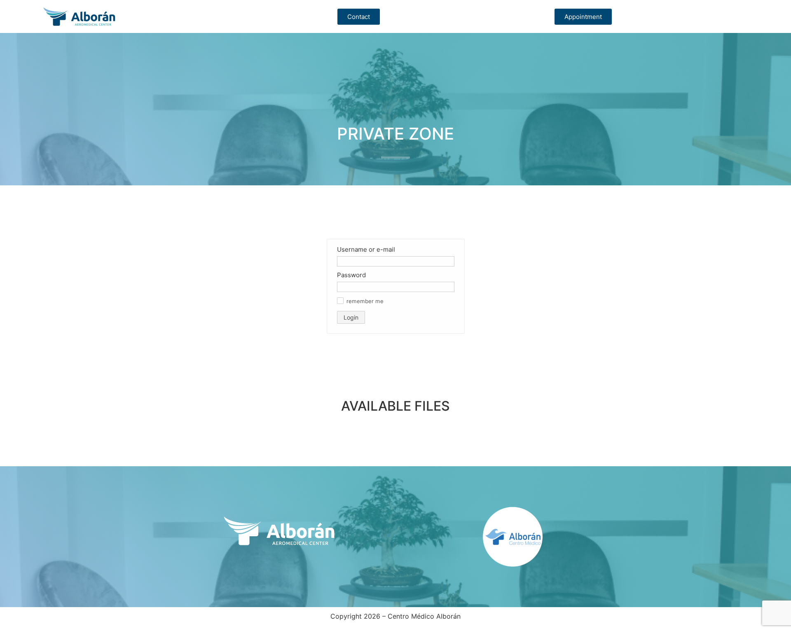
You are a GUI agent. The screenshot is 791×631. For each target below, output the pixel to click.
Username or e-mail (366, 249)
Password (351, 275)
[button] (340, 300)
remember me (365, 301)
